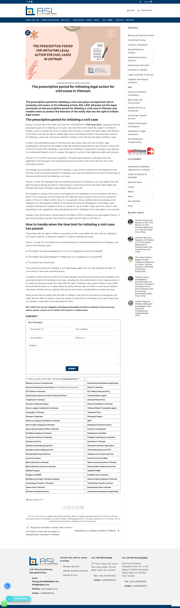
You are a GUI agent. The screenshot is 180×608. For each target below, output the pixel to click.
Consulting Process (137, 40)
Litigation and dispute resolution (70, 83)
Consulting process (50, 20)
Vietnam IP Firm (70, 575)
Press (130, 206)
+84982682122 (47, 593)
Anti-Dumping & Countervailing (135, 140)
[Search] (140, 2)
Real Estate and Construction (135, 101)
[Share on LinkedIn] (82, 508)
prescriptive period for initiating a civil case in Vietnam (46, 519)
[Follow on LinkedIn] (31, 2)
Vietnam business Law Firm (75, 570)
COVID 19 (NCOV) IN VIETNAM (137, 176)
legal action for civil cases (104, 519)
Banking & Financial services (141, 35)
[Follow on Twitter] (29, 2)
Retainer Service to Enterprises (136, 109)
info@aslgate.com (40, 584)
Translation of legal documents (137, 132)
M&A (130, 87)
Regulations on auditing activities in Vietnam (95, 530)
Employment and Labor (139, 65)
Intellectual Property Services (137, 59)
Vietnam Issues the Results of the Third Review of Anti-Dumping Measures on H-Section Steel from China (144, 226)
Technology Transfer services (137, 117)
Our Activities (134, 201)
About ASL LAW (32, 20)
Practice (65, 20)
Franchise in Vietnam (137, 70)
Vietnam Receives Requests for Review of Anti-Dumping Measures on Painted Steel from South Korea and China (144, 244)
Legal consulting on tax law (140, 74)
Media (96, 20)
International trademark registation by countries (139, 168)
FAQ (104, 20)
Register (130, 20)
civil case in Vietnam (99, 108)
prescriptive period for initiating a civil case (101, 516)
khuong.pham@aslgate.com (45, 581)
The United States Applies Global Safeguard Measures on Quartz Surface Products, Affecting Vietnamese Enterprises (144, 264)
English (147, 2)
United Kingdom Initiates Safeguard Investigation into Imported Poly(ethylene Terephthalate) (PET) (143, 308)
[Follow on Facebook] (27, 2)
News (110, 20)
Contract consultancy (138, 45)
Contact (120, 20)
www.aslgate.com (49, 589)
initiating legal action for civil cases (80, 519)
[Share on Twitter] (69, 508)
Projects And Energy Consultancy (137, 125)
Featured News (135, 182)
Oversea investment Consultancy (137, 93)
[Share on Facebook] (64, 508)
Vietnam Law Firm (71, 566)
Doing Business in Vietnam (136, 51)
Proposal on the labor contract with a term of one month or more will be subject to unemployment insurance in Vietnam (49, 531)
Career (88, 20)
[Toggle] (152, 51)
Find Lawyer (78, 20)
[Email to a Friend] (73, 508)
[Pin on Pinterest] (78, 508)
